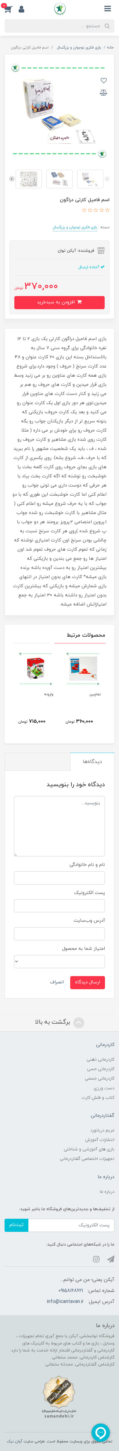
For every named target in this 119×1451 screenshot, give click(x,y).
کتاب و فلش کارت (97, 1098)
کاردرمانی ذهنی (100, 1059)
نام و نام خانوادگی (87, 865)
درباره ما (107, 1192)
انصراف (57, 982)
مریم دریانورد (102, 1130)
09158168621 (70, 1290)
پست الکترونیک (89, 893)
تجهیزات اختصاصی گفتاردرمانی (87, 1159)
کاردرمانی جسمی (99, 1078)
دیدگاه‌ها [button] (92, 761)
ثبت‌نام (16, 1225)
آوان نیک (14, 1441)
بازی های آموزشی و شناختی (89, 1149)
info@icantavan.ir (65, 1301)
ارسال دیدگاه (87, 982)
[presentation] (107, 179)
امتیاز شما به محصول (83, 949)
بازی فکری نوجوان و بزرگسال (75, 227)
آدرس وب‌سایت (89, 920)
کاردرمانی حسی (100, 1069)
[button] (12, 9)
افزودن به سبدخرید (56, 302)
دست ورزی (104, 1088)
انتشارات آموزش (99, 1140)
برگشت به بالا (53, 1022)
